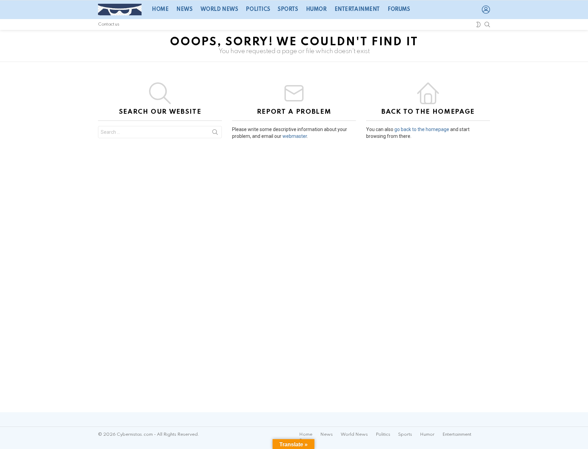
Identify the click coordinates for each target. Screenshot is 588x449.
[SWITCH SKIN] (478, 24)
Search (215, 133)
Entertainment (357, 9)
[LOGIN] (486, 9)
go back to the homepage (421, 129)
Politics (258, 9)
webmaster (294, 136)
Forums (399, 9)
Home (160, 9)
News (184, 9)
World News (219, 9)
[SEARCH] (487, 24)
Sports (288, 9)
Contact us (108, 24)
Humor (316, 9)
